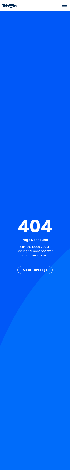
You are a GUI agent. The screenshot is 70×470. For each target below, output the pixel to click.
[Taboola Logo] (9, 5)
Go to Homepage (35, 270)
